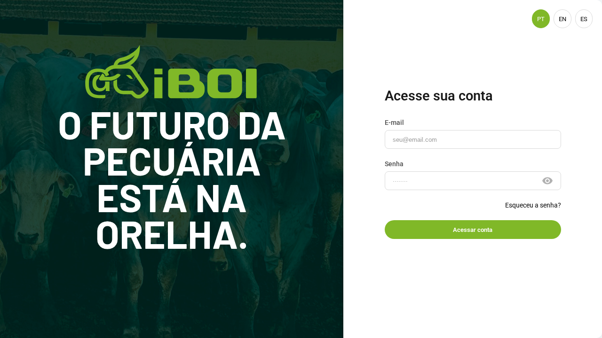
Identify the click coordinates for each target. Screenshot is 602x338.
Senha (394, 164)
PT (541, 19)
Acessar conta (472, 229)
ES (583, 19)
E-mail (394, 122)
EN (562, 19)
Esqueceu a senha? (533, 205)
